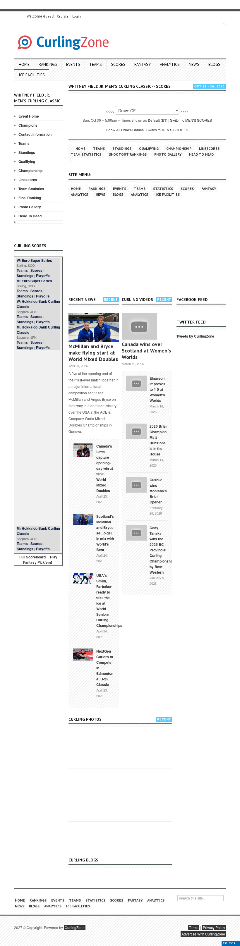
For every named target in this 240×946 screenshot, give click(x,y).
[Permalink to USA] (83, 578)
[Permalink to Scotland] (83, 519)
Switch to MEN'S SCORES (191, 120)
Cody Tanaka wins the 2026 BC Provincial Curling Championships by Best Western (163, 550)
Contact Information (35, 134)
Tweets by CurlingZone (195, 336)
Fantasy (142, 64)
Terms (193, 927)
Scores (118, 64)
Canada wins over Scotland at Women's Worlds (146, 350)
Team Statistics (31, 188)
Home (24, 64)
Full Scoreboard (32, 557)
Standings (26, 152)
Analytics (170, 64)
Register (63, 16)
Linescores (27, 179)
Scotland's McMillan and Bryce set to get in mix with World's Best (105, 533)
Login (76, 16)
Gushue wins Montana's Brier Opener (158, 491)
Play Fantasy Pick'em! (40, 559)
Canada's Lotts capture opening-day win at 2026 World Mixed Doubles (104, 468)
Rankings (48, 64)
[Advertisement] (38, 438)
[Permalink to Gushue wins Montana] (136, 484)
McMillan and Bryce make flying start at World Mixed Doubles (93, 352)
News (194, 64)
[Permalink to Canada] (83, 449)
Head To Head (30, 216)
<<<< (110, 111)
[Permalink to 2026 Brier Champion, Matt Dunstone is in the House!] (136, 430)
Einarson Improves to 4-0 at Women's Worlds (157, 389)
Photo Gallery (29, 206)
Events (73, 64)
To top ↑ (231, 943)
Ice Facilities (32, 75)
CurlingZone (75, 927)
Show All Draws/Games (125, 129)
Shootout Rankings (128, 154)
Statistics (163, 188)
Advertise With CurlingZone (203, 933)
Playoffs (43, 275)
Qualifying (26, 161)
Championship (30, 170)
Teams (95, 64)
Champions (27, 125)
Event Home (28, 116)
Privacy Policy (214, 927)
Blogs (214, 64)
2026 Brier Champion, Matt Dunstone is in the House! (158, 440)
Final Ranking (29, 197)
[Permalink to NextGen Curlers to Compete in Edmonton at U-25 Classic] (83, 654)
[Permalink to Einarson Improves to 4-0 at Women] (136, 382)
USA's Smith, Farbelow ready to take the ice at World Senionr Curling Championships (109, 600)
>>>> (184, 111)
